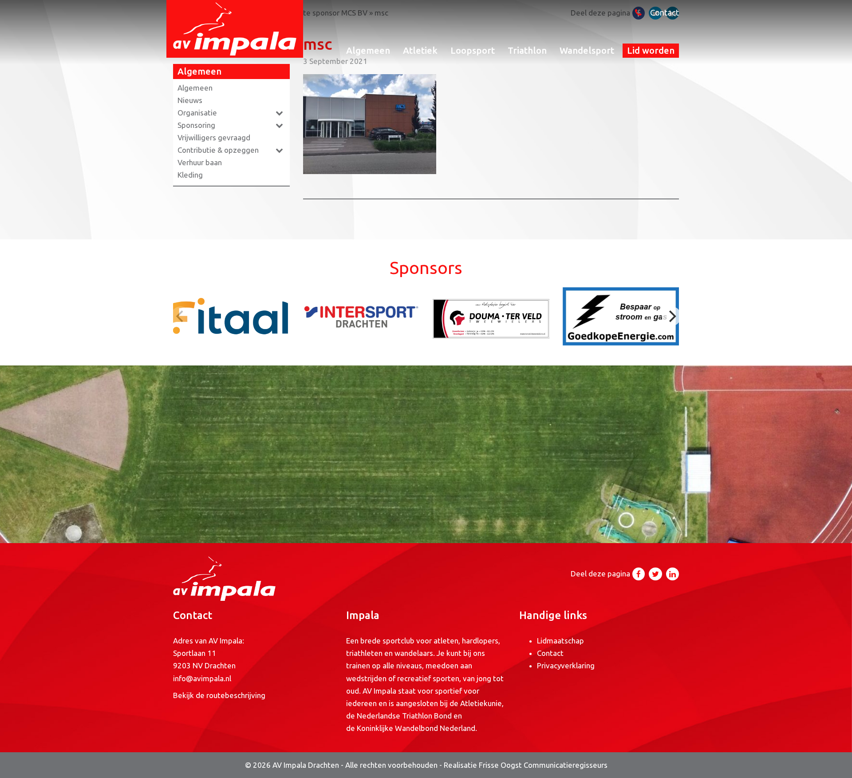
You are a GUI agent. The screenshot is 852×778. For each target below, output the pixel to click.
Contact (664, 12)
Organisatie (197, 112)
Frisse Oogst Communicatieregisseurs (543, 765)
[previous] (180, 316)
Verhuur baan (200, 162)
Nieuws (190, 100)
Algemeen (368, 50)
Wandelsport (587, 50)
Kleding (190, 175)
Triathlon (527, 50)
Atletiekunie (481, 703)
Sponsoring (196, 125)
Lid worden (650, 50)
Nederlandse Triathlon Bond (405, 715)
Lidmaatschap (560, 640)
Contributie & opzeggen (218, 150)
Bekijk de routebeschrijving (219, 695)
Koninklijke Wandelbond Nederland (416, 728)
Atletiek (420, 50)
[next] (671, 316)
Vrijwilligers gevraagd (214, 137)
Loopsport (472, 50)
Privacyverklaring (566, 665)
